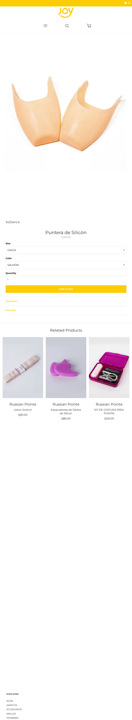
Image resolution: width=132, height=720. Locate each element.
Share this (11, 310)
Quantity (11, 273)
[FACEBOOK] (125, 3)
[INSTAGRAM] (128, 3)
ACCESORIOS (14, 709)
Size (8, 243)
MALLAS (11, 713)
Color (9, 258)
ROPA (9, 700)
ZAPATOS (11, 705)
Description (11, 301)
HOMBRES (12, 717)
